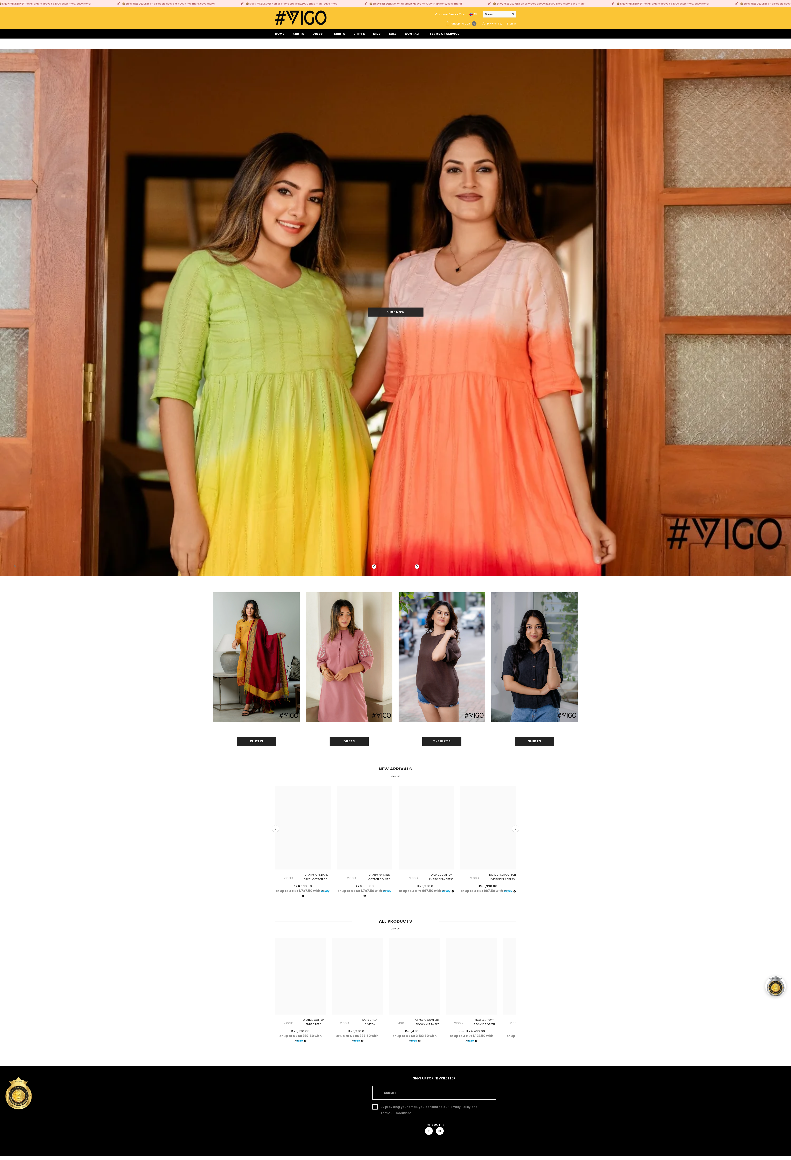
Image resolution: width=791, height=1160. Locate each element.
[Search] (499, 14)
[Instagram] (440, 1131)
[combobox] (496, 14)
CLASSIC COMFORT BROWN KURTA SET (427, 1022)
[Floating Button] (775, 986)
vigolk (288, 878)
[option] (303, 843)
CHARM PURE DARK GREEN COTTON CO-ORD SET (316, 877)
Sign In (511, 23)
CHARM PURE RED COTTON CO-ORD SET (379, 877)
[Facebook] (429, 1131)
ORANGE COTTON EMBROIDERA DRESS (441, 877)
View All (395, 776)
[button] (374, 567)
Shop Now (249, 313)
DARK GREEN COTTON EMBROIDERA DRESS (502, 877)
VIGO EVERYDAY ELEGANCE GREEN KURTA (484, 1022)
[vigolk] (256, 657)
